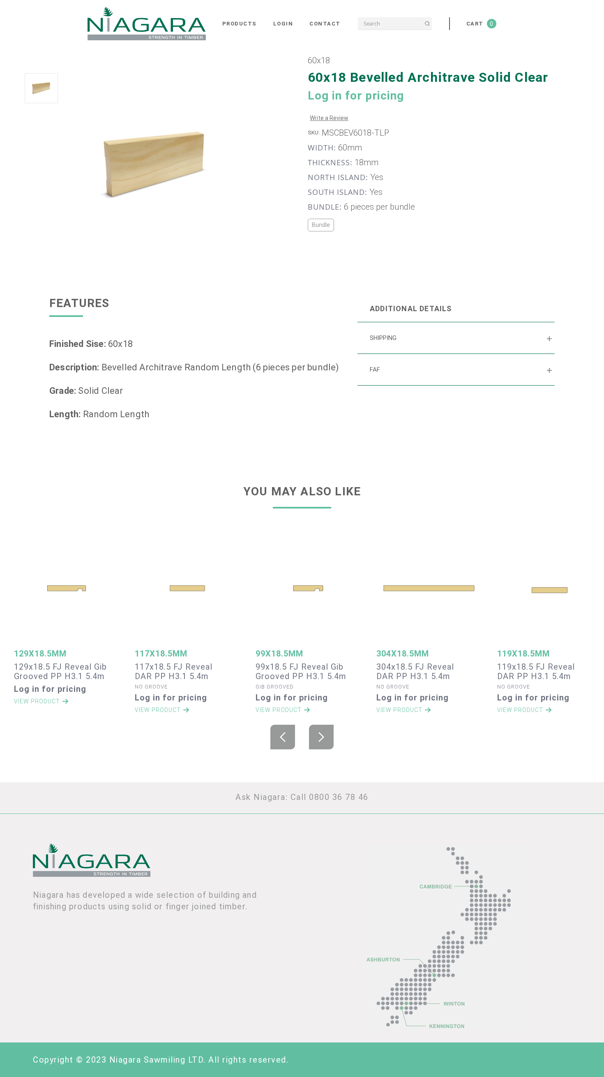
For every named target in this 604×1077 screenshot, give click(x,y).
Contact (325, 24)
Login (283, 24)
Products (239, 24)
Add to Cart (66, 592)
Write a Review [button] (329, 118)
